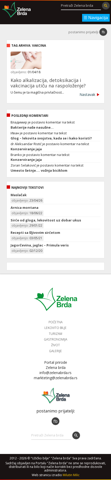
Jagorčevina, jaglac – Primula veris (40, 245)
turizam (55, 334)
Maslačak (19, 195)
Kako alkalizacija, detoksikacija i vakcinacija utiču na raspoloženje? (48, 83)
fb (103, 32)
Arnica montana (24, 207)
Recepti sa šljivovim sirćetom (35, 232)
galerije (55, 351)
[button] (106, 6)
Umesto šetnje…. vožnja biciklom (39, 170)
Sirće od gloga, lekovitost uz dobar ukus (46, 220)
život (55, 345)
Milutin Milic (71, 475)
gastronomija (55, 339)
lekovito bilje (55, 328)
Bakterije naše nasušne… (32, 127)
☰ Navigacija (96, 17)
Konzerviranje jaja (26, 149)
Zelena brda (16, 10)
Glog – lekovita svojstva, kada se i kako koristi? (51, 138)
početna (55, 322)
